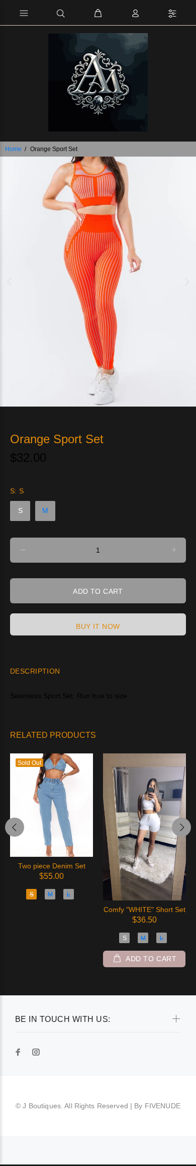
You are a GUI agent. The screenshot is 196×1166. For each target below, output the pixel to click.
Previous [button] (9, 281)
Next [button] (186, 281)
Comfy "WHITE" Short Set (144, 909)
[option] (98, 282)
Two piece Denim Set (51, 866)
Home (13, 149)
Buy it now (98, 626)
